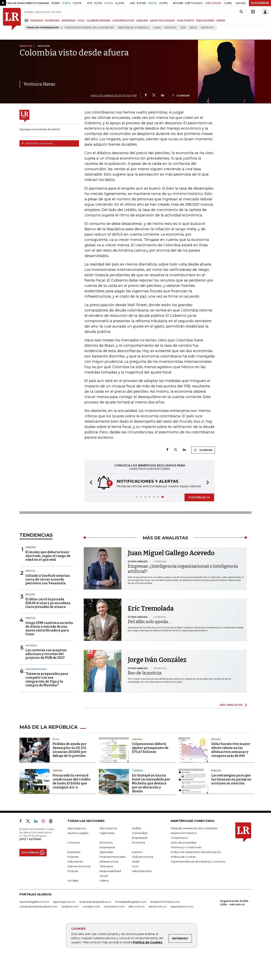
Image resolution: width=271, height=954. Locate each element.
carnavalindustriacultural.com (38, 906)
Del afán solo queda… (149, 621)
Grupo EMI (207, 27)
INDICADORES (205, 20)
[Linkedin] (162, 95)
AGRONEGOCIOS (123, 20)
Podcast (72, 871)
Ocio (135, 866)
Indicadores (75, 861)
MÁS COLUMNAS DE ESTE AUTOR (114, 95)
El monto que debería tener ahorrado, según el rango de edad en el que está (47, 556)
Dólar (193, 27)
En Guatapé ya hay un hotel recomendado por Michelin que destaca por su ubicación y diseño (151, 783)
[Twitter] (154, 95)
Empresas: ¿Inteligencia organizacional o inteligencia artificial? (183, 568)
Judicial (58, 770)
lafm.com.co (137, 906)
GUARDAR (183, 95)
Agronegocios (76, 828)
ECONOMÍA (52, 20)
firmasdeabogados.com (131, 901)
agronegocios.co (64, 901)
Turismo (137, 770)
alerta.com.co (158, 906)
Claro (157, 27)
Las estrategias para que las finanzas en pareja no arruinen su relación (231, 779)
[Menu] (27, 20)
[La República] (12, 19)
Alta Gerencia (108, 828)
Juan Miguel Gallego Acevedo (171, 553)
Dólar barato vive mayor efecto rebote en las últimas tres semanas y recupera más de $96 (230, 750)
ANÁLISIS (142, 20)
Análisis (136, 828)
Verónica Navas (39, 84)
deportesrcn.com (182, 906)
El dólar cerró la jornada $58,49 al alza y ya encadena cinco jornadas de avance (47, 603)
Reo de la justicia (144, 673)
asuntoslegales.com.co (34, 901)
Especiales (106, 852)
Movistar (170, 27)
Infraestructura (109, 861)
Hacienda (31, 645)
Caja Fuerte (107, 833)
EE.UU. (56, 739)
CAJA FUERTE (185, 20)
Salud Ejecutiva (142, 871)
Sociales (72, 880)
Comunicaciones (36, 669)
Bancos (216, 770)
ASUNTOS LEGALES (162, 20)
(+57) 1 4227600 (30, 839)
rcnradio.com (91, 906)
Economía (138, 842)
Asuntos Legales (77, 833)
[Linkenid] (37, 821)
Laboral (30, 547)
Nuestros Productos (183, 833)
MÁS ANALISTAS (231, 704)
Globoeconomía (142, 856)
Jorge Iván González (157, 660)
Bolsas (30, 594)
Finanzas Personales (113, 856)
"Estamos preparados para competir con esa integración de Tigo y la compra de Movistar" (46, 679)
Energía (30, 570)
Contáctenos (179, 837)
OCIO (81, 20)
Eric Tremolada (151, 608)
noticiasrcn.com (114, 906)
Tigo (182, 27)
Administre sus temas (38, 143)
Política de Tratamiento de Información (196, 852)
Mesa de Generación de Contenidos (194, 828)
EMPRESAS (69, 20)
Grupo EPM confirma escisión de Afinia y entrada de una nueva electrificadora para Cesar (49, 628)
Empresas (73, 852)
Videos (104, 880)
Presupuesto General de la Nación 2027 (89, 27)
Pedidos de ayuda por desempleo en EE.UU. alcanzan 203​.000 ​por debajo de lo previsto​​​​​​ (70, 750)
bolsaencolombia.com (165, 901)
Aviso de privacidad (183, 842)
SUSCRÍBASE (260, 3)
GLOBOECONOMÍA (98, 20)
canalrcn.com (70, 906)
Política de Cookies (147, 942)
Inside (135, 861)
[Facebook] (146, 95)
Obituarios (106, 866)
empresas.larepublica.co (95, 901)
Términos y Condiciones (186, 847)
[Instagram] (44, 821)
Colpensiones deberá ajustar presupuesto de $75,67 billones (150, 748)
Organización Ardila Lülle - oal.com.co (234, 902)
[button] (90, 483)
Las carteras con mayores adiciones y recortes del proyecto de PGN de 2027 (46, 654)
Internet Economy (79, 866)
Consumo (73, 842)
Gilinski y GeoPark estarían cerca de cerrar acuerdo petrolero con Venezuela (47, 579)
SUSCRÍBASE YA (199, 497)
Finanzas (73, 856)
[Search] (241, 12)
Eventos (137, 852)
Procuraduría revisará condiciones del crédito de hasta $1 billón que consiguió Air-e (71, 781)
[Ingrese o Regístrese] (265, 12)
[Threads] (52, 821)
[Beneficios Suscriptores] (253, 12)
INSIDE (220, 20)
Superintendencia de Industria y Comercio (198, 861)
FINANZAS (36, 20)
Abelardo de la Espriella (133, 27)
